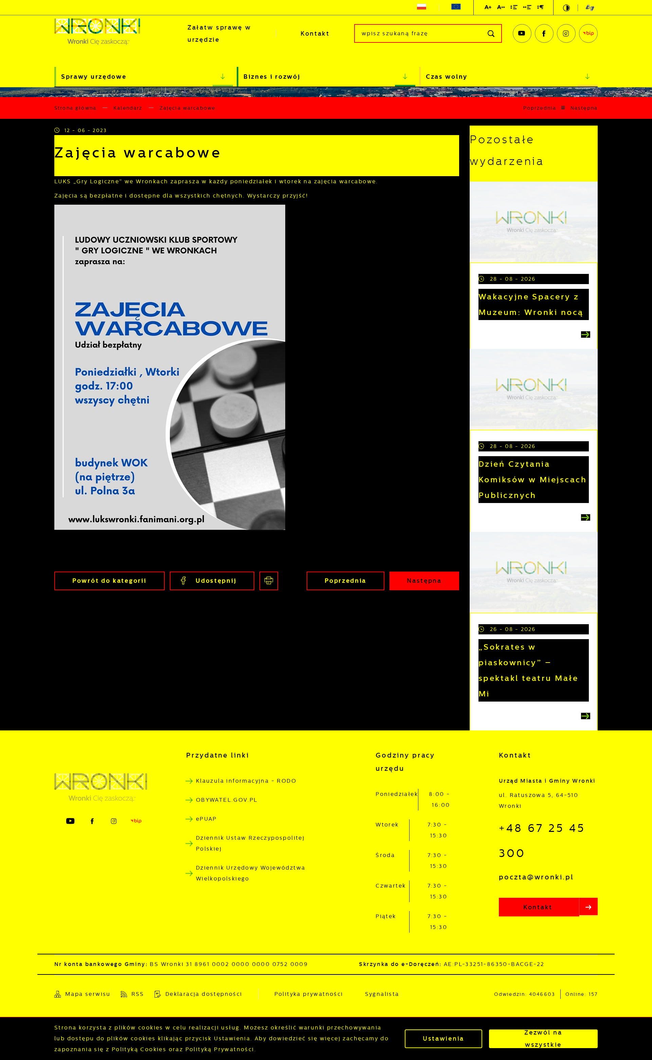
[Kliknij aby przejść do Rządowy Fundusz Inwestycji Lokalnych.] (421, 7)
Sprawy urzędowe (94, 76)
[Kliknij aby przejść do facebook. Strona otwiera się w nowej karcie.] (544, 33)
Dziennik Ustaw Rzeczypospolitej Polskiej (250, 843)
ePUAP (206, 819)
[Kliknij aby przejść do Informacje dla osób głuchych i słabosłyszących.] (586, 7)
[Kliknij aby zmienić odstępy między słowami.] (527, 8)
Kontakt (315, 33)
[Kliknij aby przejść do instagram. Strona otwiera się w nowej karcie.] (566, 33)
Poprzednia (540, 108)
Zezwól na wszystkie (543, 1038)
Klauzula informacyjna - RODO (246, 781)
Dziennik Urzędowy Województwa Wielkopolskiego (251, 873)
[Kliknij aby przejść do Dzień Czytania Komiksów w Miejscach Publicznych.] (534, 389)
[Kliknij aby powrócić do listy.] (563, 108)
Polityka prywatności (308, 994)
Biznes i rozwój (272, 76)
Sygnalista (382, 994)
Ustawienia (443, 1038)
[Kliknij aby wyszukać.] (491, 33)
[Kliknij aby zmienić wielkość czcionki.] (488, 8)
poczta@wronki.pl (536, 877)
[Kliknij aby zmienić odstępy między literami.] (501, 8)
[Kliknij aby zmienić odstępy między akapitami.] (541, 8)
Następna (584, 108)
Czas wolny (447, 76)
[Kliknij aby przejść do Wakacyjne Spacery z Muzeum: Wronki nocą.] (534, 222)
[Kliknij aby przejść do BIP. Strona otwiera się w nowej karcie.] (588, 33)
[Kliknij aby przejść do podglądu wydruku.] (268, 581)
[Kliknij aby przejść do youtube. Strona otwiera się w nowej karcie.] (522, 33)
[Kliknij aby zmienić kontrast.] (567, 7)
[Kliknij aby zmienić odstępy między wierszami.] (514, 8)
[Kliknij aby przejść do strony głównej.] (108, 33)
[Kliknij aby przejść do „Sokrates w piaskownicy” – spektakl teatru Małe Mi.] (534, 572)
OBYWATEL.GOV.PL (227, 800)
